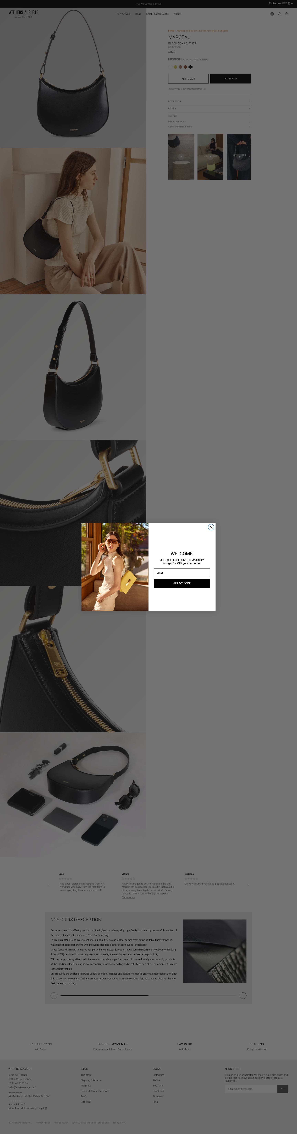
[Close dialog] (211, 527)
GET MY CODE (182, 583)
